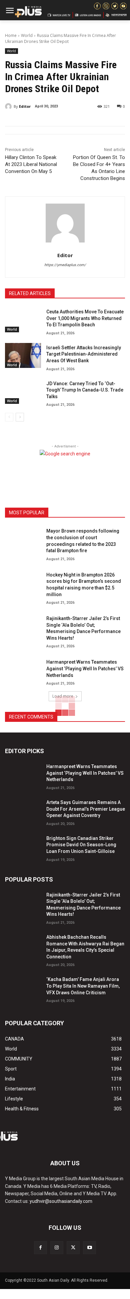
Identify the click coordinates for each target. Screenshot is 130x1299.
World (27, 35)
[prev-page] (9, 417)
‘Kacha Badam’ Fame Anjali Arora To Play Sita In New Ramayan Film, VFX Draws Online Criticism (83, 986)
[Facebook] (40, 1247)
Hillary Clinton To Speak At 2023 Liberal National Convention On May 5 (31, 164)
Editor (25, 106)
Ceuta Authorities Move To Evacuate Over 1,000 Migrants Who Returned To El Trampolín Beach (85, 318)
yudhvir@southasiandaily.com (61, 1201)
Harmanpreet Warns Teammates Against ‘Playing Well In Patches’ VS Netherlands (85, 668)
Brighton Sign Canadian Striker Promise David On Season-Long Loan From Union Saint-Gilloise (81, 845)
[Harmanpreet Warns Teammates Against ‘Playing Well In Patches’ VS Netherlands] (23, 670)
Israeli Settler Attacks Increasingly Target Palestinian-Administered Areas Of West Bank (83, 354)
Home (11, 35)
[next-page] (20, 417)
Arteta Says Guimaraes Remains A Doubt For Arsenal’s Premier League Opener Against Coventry (85, 809)
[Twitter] (73, 1247)
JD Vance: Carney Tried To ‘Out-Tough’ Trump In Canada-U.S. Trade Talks (84, 390)
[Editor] (9, 106)
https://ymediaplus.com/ (65, 265)
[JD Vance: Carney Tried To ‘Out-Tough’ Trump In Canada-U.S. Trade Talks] (23, 391)
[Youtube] (89, 1247)
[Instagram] (56, 1247)
